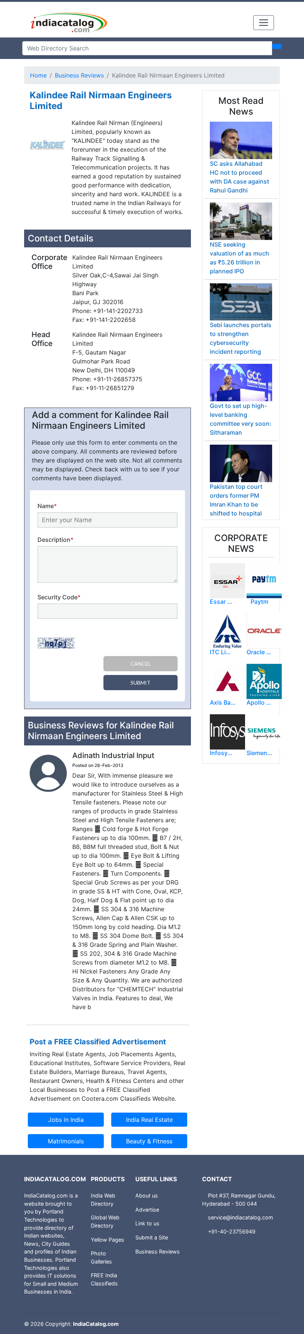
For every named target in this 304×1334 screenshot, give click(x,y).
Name (47, 506)
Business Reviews (79, 75)
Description (55, 539)
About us (146, 1195)
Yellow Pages (107, 1239)
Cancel (140, 664)
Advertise (147, 1209)
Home (38, 75)
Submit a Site (151, 1237)
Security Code (58, 597)
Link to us (147, 1223)
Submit (140, 682)
